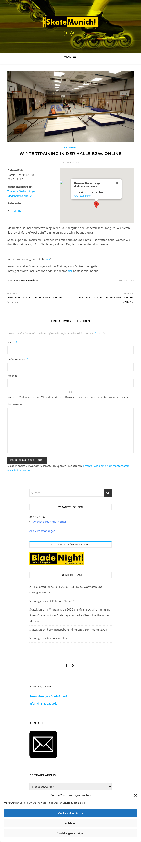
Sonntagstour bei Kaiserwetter (48, 638)
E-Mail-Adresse (17, 359)
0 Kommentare (125, 280)
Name (12, 342)
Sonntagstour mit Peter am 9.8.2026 (52, 601)
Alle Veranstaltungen (42, 531)
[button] (135, 795)
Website (12, 376)
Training (70, 147)
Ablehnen (70, 823)
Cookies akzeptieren (70, 813)
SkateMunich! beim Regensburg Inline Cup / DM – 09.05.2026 (68, 629)
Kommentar (14, 404)
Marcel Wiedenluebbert (25, 280)
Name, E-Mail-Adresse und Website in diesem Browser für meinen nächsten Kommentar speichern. (69, 397)
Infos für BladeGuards (43, 703)
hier (47, 259)
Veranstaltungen (82, 195)
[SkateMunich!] (70, 21)
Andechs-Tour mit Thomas (49, 521)
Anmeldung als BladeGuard (48, 696)
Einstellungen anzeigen (70, 833)
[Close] (117, 183)
